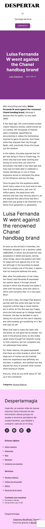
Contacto (23, 25)
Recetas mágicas (11, 477)
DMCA (7, 486)
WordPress (35, 522)
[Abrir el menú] (22, 13)
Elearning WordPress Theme (26, 519)
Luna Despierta (16, 76)
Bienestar (8, 460)
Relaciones (9, 451)
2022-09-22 (31, 77)
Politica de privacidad (13, 482)
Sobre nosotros (11, 447)
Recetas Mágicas (20, 385)
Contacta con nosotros (14, 464)
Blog (6, 455)
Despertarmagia (21, 400)
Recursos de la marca (13, 490)
